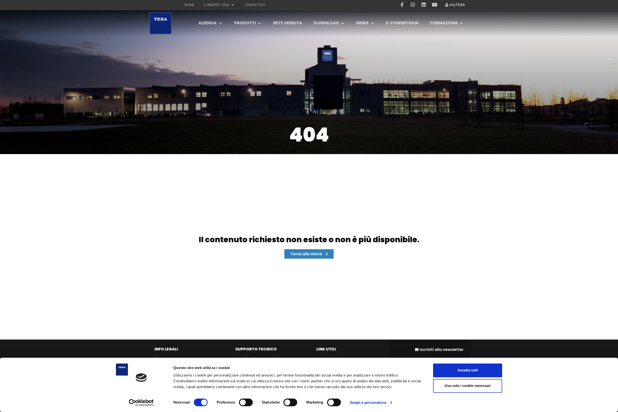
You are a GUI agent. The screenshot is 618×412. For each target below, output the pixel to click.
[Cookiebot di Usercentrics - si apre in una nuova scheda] (141, 402)
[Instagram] (413, 5)
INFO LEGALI (166, 349)
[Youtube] (434, 5)
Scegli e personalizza (368, 402)
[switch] (246, 402)
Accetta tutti (467, 370)
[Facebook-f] (402, 5)
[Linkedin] (423, 5)
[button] (439, 349)
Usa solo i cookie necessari (468, 386)
